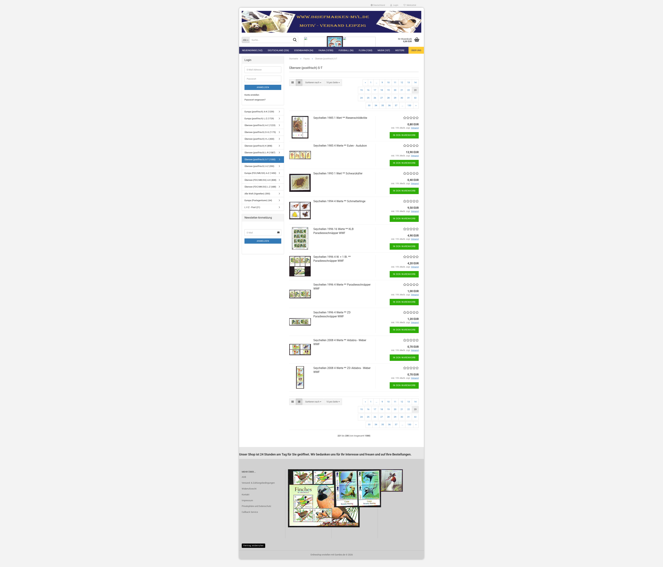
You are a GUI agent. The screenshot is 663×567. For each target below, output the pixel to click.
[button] (378, 5)
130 (409, 105)
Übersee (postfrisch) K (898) (258, 146)
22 (408, 90)
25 (368, 98)
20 (395, 90)
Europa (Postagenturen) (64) (258, 200)
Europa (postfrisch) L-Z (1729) (259, 118)
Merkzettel (411, 5)
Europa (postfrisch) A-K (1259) (259, 111)
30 (402, 98)
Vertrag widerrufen (253, 545)
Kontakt (245, 494)
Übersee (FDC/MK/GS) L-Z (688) (260, 186)
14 (415, 82)
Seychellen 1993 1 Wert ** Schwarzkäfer (337, 173)
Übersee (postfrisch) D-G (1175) (260, 132)
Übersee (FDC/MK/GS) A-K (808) (260, 180)
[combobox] (313, 82)
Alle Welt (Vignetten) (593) (257, 193)
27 (381, 98)
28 (388, 98)
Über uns (416, 50)
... (376, 82)
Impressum (247, 500)
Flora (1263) (365, 50)
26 (375, 98)
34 (376, 105)
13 (408, 82)
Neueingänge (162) (252, 50)
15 (361, 90)
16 (368, 90)
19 (388, 90)
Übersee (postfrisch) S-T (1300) (260, 159)
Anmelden (263, 87)
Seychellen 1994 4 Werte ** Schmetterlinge (339, 201)
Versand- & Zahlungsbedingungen (258, 483)
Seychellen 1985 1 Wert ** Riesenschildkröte (340, 117)
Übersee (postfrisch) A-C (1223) (260, 125)
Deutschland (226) (278, 50)
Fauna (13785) (326, 50)
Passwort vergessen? (255, 99)
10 (388, 82)
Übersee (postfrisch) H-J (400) (259, 139)
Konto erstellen (251, 95)
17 (375, 90)
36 (389, 105)
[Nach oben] (653, 562)
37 (396, 105)
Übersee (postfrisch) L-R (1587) (259, 152)
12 (402, 82)
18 (381, 90)
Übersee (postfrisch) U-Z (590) (259, 166)
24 (361, 98)
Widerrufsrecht (249, 488)
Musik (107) (384, 50)
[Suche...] (295, 40)
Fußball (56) (346, 50)
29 (395, 98)
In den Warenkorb (404, 135)
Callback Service (250, 512)
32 (415, 98)
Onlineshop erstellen (320, 554)
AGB (244, 477)
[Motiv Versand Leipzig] (331, 20)
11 (395, 82)
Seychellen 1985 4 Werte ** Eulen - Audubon (340, 145)
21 (402, 90)
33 (369, 105)
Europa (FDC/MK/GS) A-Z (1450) (260, 173)
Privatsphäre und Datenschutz (256, 506)
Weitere (399, 50)
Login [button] (395, 5)
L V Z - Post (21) (252, 207)
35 (382, 105)
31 (408, 98)
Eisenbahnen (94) (303, 50)
